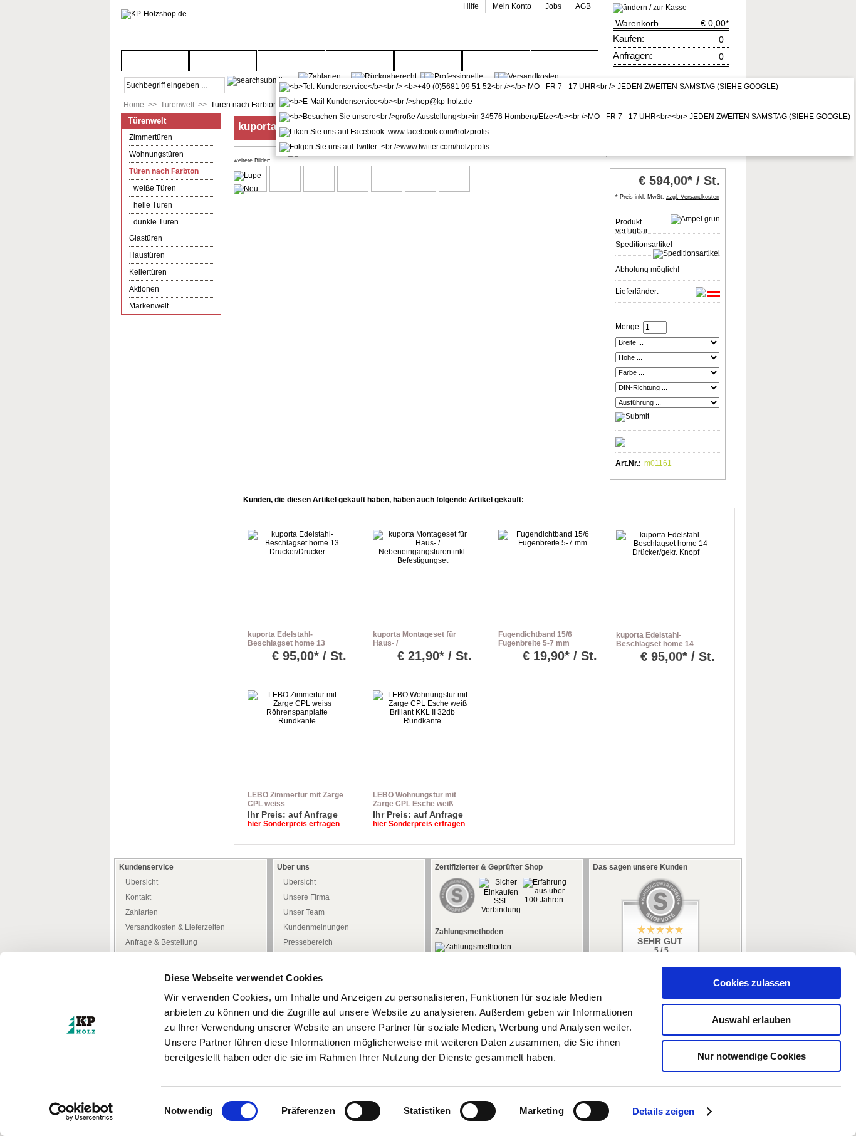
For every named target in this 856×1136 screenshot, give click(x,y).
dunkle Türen (156, 222)
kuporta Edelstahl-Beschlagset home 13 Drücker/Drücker (286, 643)
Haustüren (147, 255)
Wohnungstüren (156, 154)
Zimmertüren (150, 137)
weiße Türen (154, 188)
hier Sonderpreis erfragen (294, 823)
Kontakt (138, 897)
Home (133, 104)
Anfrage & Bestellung (161, 942)
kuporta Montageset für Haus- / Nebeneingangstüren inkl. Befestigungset (418, 647)
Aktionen (144, 289)
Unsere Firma (306, 897)
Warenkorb (637, 23)
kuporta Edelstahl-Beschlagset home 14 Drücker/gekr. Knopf (655, 644)
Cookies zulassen (751, 982)
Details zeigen (663, 1111)
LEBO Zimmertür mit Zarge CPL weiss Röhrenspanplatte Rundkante (295, 808)
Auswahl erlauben (751, 1019)
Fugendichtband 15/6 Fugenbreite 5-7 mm (535, 639)
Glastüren (145, 238)
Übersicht (141, 882)
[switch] (362, 1111)
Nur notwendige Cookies (751, 1056)
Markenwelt (149, 306)
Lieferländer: (637, 291)
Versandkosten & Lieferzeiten (175, 927)
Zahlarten (141, 912)
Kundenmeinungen (316, 927)
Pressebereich (308, 942)
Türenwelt (177, 104)
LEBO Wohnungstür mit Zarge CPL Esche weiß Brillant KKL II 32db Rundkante (414, 808)
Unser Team (304, 912)
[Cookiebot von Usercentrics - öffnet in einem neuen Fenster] (81, 1111)
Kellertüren (148, 272)
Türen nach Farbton (244, 104)
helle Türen (152, 205)
